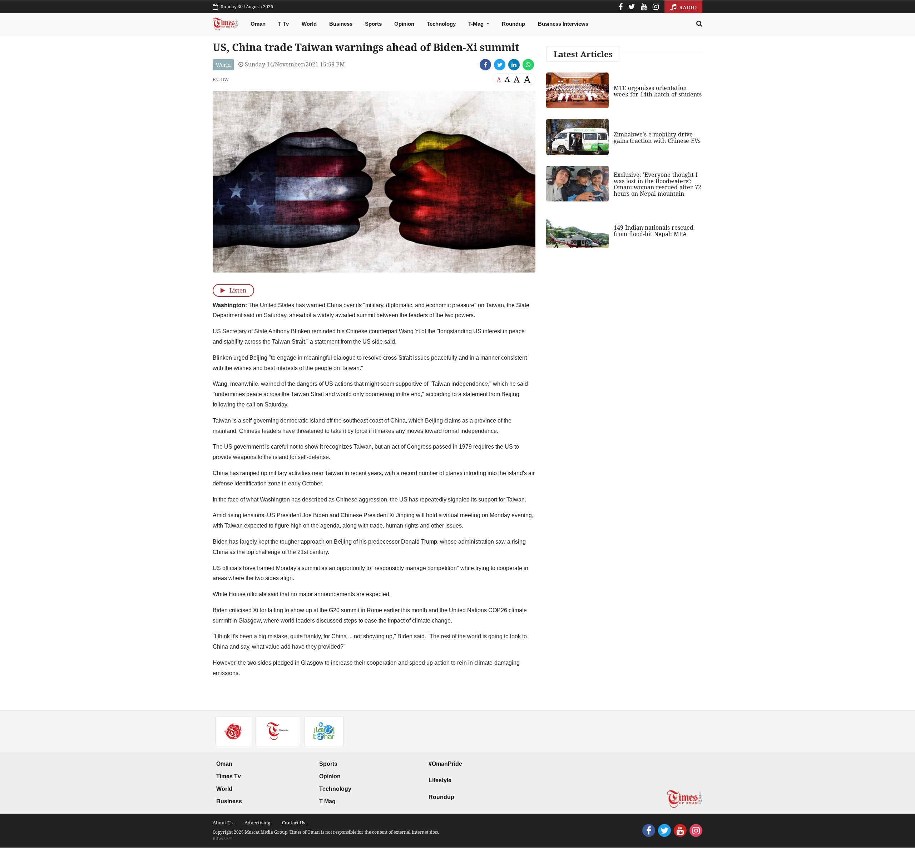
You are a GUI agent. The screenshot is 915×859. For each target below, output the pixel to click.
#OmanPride (445, 764)
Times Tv (228, 776)
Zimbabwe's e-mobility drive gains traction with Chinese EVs (657, 137)
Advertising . (258, 822)
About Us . (224, 822)
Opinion (404, 24)
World (309, 24)
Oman (258, 24)
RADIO (687, 7)
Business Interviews (563, 24)
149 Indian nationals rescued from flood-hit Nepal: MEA (653, 231)
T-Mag (476, 24)
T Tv (283, 24)
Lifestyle (440, 780)
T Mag (327, 801)
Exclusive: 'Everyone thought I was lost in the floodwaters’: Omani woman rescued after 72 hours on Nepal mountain (657, 184)
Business (340, 24)
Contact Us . (294, 822)
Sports (373, 24)
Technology (441, 24)
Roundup (513, 24)
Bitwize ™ (222, 838)
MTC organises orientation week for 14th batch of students (658, 91)
